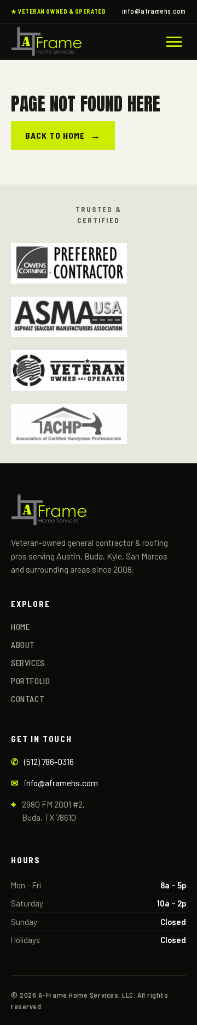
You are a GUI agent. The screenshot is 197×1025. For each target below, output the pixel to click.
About (23, 645)
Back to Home (63, 135)
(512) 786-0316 (49, 761)
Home (20, 627)
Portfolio (30, 681)
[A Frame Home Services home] (46, 41)
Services (28, 663)
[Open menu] (174, 41)
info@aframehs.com (154, 11)
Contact (27, 699)
